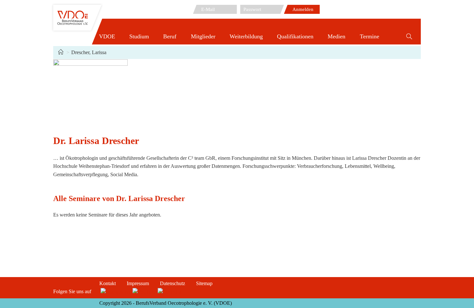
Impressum (138, 283)
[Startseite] (60, 52)
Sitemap (204, 283)
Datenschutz (172, 283)
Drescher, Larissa (88, 52)
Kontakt (107, 283)
